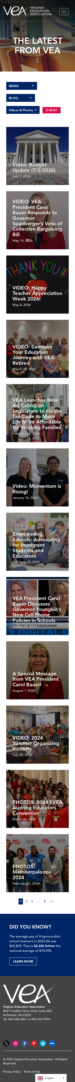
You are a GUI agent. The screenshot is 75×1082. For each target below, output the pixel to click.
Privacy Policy (12, 1071)
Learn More (23, 961)
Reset (53, 110)
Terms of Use (32, 1071)
